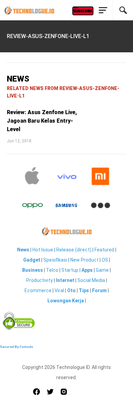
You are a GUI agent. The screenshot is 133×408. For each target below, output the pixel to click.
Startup (69, 270)
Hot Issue (42, 249)
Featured (104, 249)
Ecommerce (38, 290)
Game (102, 270)
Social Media (91, 280)
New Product (84, 260)
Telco (52, 270)
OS (105, 260)
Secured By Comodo (16, 347)
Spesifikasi (55, 260)
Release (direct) (73, 249)
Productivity (39, 280)
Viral (59, 290)
